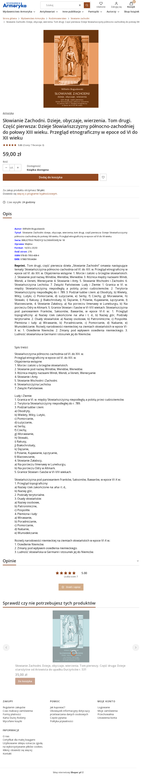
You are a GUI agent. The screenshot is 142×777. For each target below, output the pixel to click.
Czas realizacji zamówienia (18, 710)
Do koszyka (25, 681)
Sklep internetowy (67, 772)
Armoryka (8, 113)
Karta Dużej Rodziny (14, 717)
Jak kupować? (57, 707)
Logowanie (103, 707)
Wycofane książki (12, 721)
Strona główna (10, 18)
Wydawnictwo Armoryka (33, 18)
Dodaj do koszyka (50, 177)
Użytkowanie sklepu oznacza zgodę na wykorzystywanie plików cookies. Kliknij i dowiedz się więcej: (23, 747)
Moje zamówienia (107, 710)
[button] (87, 5)
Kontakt (7, 753)
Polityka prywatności (61, 721)
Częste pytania (58, 717)
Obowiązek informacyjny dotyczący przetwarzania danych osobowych (70, 712)
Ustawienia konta (107, 717)
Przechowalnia (105, 714)
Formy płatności (12, 714)
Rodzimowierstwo (57, 18)
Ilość (5, 161)
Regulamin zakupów (14, 707)
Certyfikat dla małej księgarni (19, 739)
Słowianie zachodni (80, 18)
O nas (6, 736)
